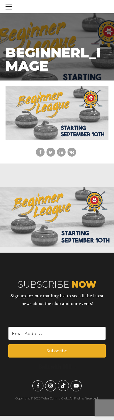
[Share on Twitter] (50, 152)
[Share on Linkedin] (61, 152)
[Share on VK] (72, 152)
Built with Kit (57, 367)
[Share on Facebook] (40, 152)
